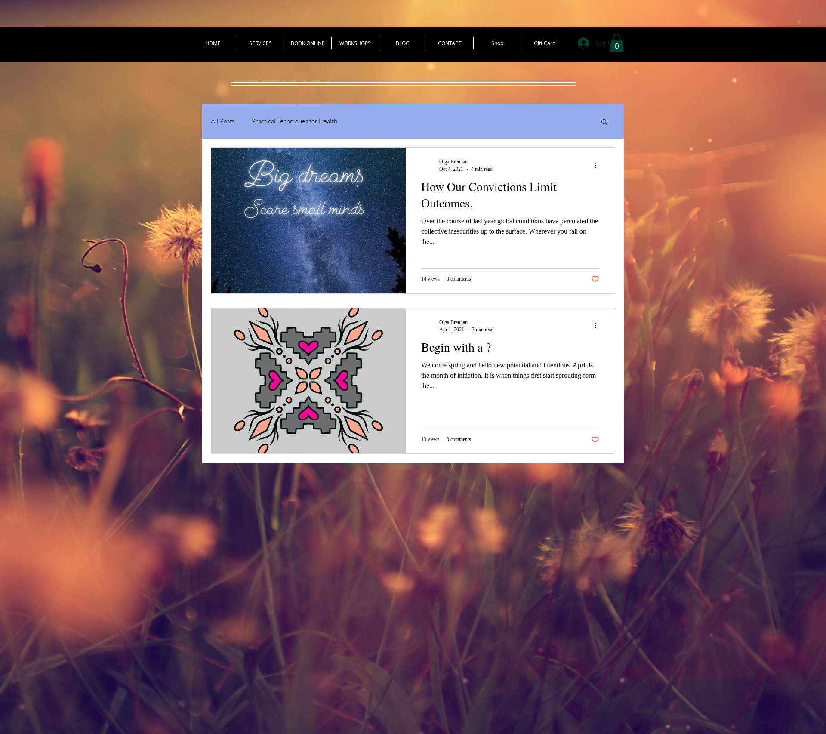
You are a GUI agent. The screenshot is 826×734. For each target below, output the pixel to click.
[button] (616, 43)
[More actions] (598, 165)
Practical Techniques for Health (294, 121)
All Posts (222, 121)
